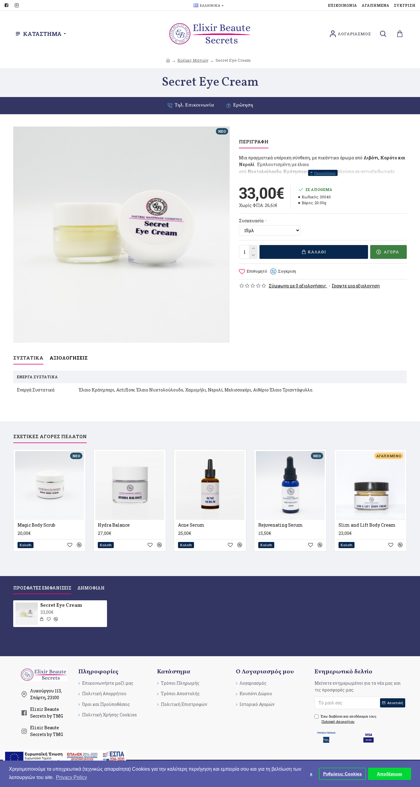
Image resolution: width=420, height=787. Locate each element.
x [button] (311, 773)
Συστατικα (28, 358)
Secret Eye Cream (61, 605)
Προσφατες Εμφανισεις (42, 588)
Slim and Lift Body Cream (367, 525)
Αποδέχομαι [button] (389, 773)
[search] (383, 34)
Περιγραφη (253, 142)
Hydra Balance (114, 525)
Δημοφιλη (91, 588)
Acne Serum (191, 525)
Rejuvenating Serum (280, 525)
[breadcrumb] (168, 60)
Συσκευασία (251, 221)
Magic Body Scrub (36, 525)
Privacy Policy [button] (71, 777)
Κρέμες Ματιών (192, 60)
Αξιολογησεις (69, 358)
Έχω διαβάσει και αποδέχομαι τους (348, 719)
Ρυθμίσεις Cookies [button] (342, 773)
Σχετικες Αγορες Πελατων (50, 436)
